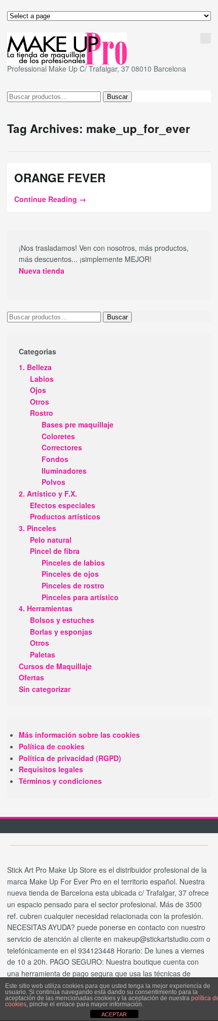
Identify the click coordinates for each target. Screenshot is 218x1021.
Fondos (55, 459)
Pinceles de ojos (70, 574)
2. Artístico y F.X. (48, 493)
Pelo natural (50, 540)
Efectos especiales (62, 505)
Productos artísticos (65, 516)
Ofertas (31, 677)
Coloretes (58, 436)
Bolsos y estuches (62, 620)
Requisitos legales (51, 769)
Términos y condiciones (60, 781)
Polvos (53, 482)
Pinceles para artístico (80, 597)
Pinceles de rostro (73, 585)
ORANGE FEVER (59, 178)
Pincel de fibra (55, 551)
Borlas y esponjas (61, 632)
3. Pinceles (37, 528)
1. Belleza (35, 367)
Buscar (117, 97)
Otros (39, 402)
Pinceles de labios (73, 562)
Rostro (41, 413)
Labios (42, 379)
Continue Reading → (50, 199)
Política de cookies (52, 746)
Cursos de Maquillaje (55, 666)
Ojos (38, 390)
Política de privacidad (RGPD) (70, 758)
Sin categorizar (44, 689)
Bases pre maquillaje (78, 424)
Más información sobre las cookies (79, 735)
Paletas (42, 654)
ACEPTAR (114, 1014)
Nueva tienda (41, 271)
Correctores (62, 447)
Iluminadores (64, 471)
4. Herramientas (45, 608)
